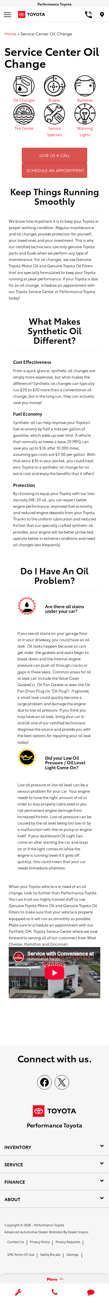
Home (10, 33)
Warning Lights (85, 131)
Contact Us (15, 1241)
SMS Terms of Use (20, 1254)
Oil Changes (24, 100)
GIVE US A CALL (54, 155)
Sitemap (72, 1254)
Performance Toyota (49, 1225)
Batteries (85, 100)
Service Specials (54, 131)
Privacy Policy (40, 1241)
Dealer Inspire (78, 1231)
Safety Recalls (50, 1254)
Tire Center (24, 128)
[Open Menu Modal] (7, 14)
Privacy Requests (68, 1241)
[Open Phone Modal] (88, 14)
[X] (62, 1082)
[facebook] (44, 1082)
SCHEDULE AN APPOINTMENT (55, 170)
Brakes (54, 100)
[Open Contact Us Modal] (54, 1292)
